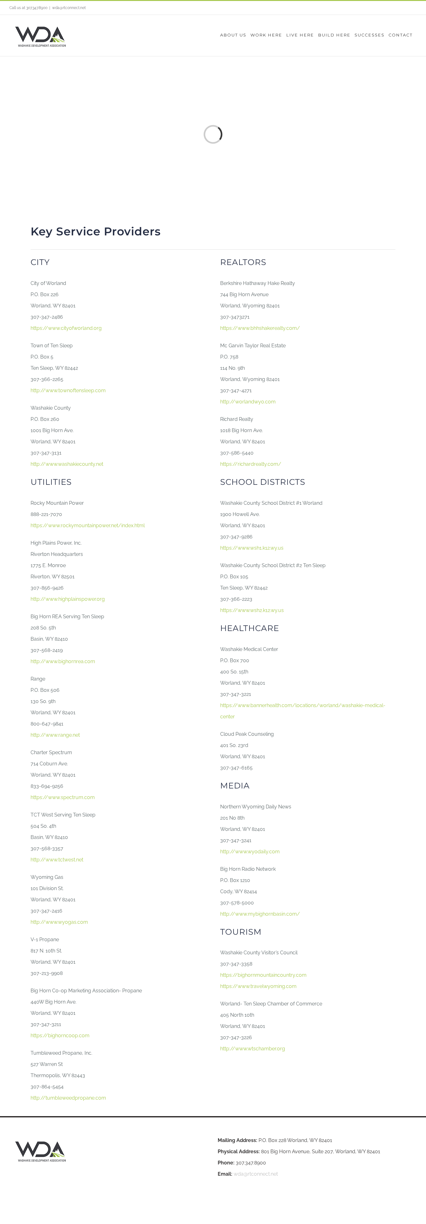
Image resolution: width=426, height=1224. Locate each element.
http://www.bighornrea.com (63, 661)
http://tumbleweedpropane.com (68, 1098)
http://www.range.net (55, 735)
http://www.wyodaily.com (250, 852)
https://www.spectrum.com (63, 797)
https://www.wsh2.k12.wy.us (252, 610)
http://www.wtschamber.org (252, 1049)
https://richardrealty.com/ (250, 464)
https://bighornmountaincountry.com (263, 975)
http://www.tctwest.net (57, 860)
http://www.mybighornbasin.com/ (260, 914)
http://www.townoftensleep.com (68, 390)
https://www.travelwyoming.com (258, 986)
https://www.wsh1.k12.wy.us (251, 548)
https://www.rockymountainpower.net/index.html (88, 525)
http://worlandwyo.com (248, 402)
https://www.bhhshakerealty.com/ (260, 328)
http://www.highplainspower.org (68, 599)
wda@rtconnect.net (69, 8)
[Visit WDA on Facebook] (221, 1201)
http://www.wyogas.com (59, 922)
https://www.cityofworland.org (66, 328)
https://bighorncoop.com (60, 1035)
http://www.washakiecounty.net (67, 464)
